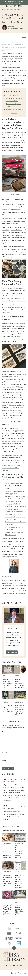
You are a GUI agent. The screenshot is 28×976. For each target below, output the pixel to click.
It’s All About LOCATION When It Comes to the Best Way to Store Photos (14, 98)
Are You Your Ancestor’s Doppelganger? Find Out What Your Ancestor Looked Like (14, 511)
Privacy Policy (11, 974)
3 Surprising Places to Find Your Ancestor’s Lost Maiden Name (7, 880)
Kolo (13, 235)
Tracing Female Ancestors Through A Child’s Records (18, 910)
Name (4, 753)
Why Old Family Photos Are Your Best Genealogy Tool (7, 683)
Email (4, 760)
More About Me (12, 652)
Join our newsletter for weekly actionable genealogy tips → (14, 2)
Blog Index (7, 9)
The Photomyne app (13, 405)
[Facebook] (14, 965)
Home (3, 9)
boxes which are (16, 230)
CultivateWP (23, 974)
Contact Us (4, 974)
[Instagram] (7, 965)
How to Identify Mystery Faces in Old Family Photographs (20, 683)
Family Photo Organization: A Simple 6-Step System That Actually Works (19, 710)
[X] (17, 965)
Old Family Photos (15, 9)
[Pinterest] (21, 965)
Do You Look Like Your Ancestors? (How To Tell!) (8, 708)
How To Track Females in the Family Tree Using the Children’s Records (7, 910)
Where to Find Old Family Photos (15, 496)
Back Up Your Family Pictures (15, 109)
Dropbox (4, 446)
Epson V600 (15, 387)
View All (13, 113)
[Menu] (26, 6)
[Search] (1, 6)
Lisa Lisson (11, 26)
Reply (23, 779)
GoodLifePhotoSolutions (18, 593)
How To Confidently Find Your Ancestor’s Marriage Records (19, 853)
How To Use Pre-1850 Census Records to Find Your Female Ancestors (19, 881)
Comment (5, 732)
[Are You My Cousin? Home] (14, 6)
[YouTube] (10, 965)
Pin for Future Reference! (14, 194)
